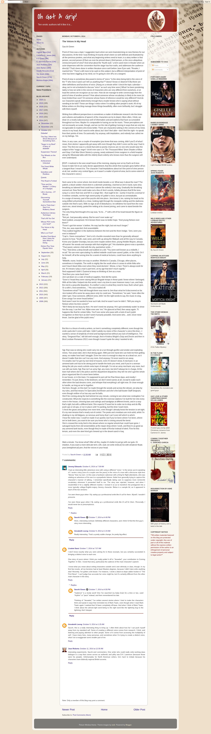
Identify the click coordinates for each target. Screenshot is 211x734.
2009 (41, 298)
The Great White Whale (47, 167)
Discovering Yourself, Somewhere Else (48, 199)
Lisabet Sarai (73, 548)
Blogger (129, 725)
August (44, 256)
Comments (158, 70)
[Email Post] (96, 455)
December (45, 123)
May (43, 266)
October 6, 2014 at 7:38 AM (93, 467)
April (43, 270)
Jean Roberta (73, 649)
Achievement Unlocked (46, 162)
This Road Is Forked (49, 181)
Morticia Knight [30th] (45, 80)
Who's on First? (47, 233)
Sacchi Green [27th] (44, 77)
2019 (41, 103)
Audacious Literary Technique (48, 214)
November (45, 127)
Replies (74, 513)
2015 (41, 117)
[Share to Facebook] (108, 454)
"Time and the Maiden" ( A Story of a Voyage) (48, 186)
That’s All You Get (48, 218)
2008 (41, 301)
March (44, 273)
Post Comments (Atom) (82, 715)
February (45, 276)
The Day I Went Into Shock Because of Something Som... (49, 139)
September (45, 252)
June (43, 263)
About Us (40, 43)
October (44, 130)
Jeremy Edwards (75, 467)
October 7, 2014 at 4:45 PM (99, 517)
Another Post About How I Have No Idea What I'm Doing (48, 239)
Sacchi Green (79, 517)
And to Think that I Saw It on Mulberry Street (48, 207)
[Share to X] (106, 454)
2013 (41, 284)
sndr (113, 725)
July (43, 259)
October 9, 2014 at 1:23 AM (99, 531)
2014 (41, 120)
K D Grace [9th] (42, 58)
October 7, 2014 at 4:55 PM (99, 589)
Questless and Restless (46, 173)
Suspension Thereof (49, 152)
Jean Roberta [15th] (44, 65)
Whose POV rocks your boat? (48, 223)
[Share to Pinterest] (110, 454)
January (44, 280)
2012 (41, 288)
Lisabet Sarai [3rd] (44, 52)
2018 (41, 107)
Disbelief (44, 133)
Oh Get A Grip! (57, 17)
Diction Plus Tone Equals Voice (47, 247)
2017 (41, 110)
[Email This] (101, 454)
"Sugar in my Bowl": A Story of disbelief (48, 146)
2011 (41, 291)
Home (104, 709)
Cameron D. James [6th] (46, 55)
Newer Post (68, 709)
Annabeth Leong (81, 531)
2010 (41, 294)
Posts (156, 65)
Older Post (139, 709)
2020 (41, 100)
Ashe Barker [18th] (44, 68)
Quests (43, 177)
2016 (41, 113)
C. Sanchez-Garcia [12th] (46, 62)
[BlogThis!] (103, 454)
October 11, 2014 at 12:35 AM (91, 649)
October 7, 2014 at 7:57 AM (90, 548)
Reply (70, 508)
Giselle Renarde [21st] (45, 71)
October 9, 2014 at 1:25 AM (93, 624)
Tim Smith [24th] (43, 74)
